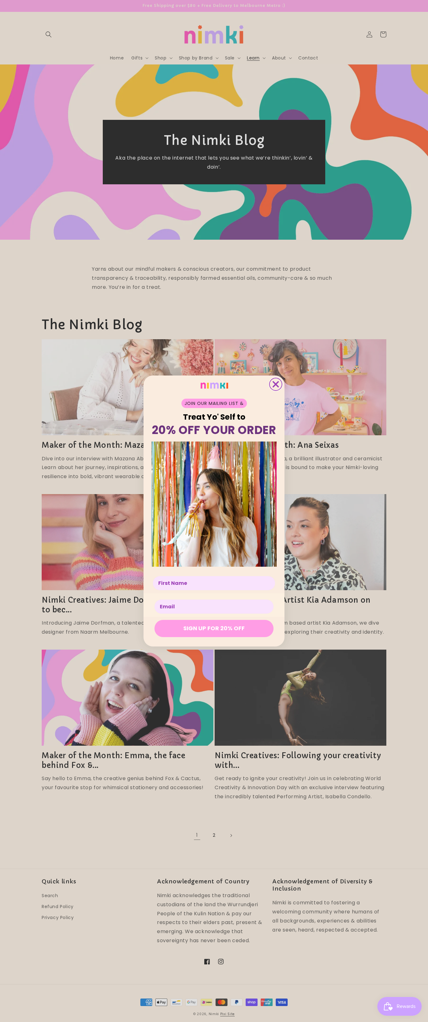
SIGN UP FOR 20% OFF (214, 628)
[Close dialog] (275, 384)
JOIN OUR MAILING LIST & (214, 403)
